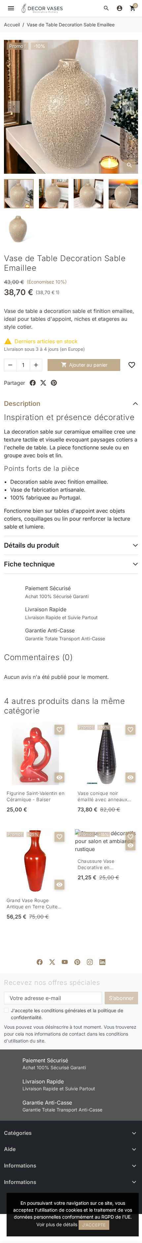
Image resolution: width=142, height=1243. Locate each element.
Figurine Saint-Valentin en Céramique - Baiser (35, 796)
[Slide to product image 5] (19, 228)
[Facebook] (39, 961)
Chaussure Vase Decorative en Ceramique (96, 864)
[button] (106, 8)
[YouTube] (64, 961)
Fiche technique (29, 564)
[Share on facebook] (33, 383)
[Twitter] (52, 961)
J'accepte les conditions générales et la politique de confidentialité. (67, 1014)
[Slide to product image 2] (54, 194)
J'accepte (94, 1225)
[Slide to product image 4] (123, 194)
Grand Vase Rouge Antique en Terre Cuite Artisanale (32, 903)
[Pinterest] (77, 961)
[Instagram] (89, 961)
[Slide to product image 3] (88, 194)
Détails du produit (31, 545)
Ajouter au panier (84, 365)
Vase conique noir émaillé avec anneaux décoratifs (102, 796)
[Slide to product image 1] (19, 194)
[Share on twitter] (43, 383)
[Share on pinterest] (54, 383)
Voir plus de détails (56, 1224)
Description (22, 404)
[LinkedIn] (102, 961)
